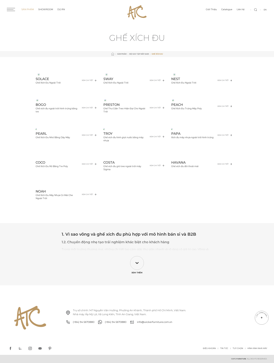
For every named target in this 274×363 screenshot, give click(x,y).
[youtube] (40, 348)
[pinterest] (50, 348)
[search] (255, 9)
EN (265, 10)
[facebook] (10, 348)
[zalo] (20, 348)
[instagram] (30, 348)
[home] (112, 54)
